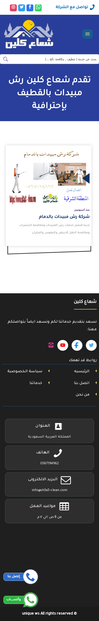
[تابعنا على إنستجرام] (51, 345)
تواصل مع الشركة (72, 7)
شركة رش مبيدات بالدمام (64, 217)
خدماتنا (35, 383)
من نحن (83, 395)
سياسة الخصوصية (24, 371)
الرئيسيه (81, 371)
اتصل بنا (81, 383)
